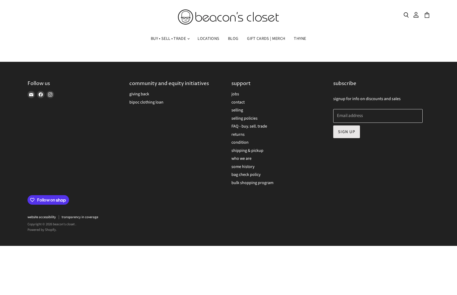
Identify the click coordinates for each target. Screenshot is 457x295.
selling (237, 110)
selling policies (244, 118)
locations (208, 38)
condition (240, 142)
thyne (300, 38)
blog (233, 38)
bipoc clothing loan (146, 102)
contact (238, 102)
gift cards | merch (266, 38)
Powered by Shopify (42, 229)
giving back (139, 94)
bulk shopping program (252, 183)
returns (238, 134)
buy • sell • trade (169, 38)
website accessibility (42, 217)
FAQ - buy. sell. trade (249, 126)
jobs (235, 94)
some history (242, 167)
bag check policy (246, 174)
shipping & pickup (247, 150)
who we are (241, 158)
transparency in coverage (80, 217)
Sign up (346, 132)
